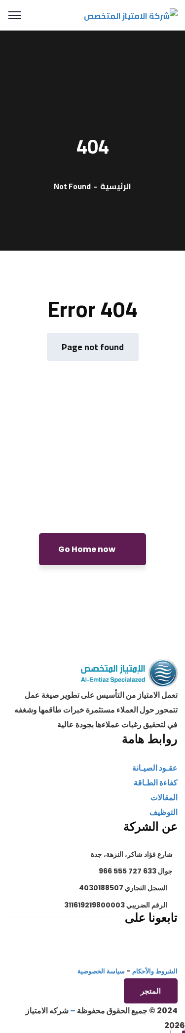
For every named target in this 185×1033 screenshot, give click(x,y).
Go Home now (87, 549)
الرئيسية (115, 186)
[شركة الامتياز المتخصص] (131, 14)
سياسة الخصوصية (101, 971)
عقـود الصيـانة (155, 768)
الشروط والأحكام (155, 971)
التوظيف (163, 812)
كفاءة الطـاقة (156, 782)
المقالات (164, 797)
